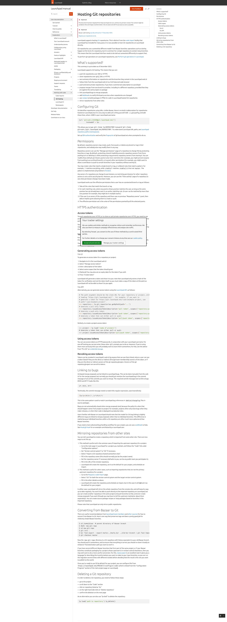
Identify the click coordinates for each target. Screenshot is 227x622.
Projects (56, 77)
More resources (110, 3)
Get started (56, 22)
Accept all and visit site (92, 243)
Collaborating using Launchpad (60, 48)
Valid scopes (162, 23)
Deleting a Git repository (164, 47)
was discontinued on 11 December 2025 (101, 33)
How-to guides (57, 29)
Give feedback (136, 9)
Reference (56, 32)
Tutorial (55, 26)
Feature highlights (60, 55)
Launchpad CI (60, 102)
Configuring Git (161, 14)
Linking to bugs (161, 38)
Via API (162, 30)
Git (99, 40)
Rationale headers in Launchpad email (60, 62)
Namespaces (59, 105)
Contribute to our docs (58, 117)
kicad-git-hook (85, 427)
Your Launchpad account (61, 41)
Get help (53, 111)
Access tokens (162, 21)
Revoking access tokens (165, 35)
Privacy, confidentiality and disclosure (62, 73)
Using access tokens (164, 33)
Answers (56, 52)
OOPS (56, 66)
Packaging (57, 69)
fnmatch (108, 171)
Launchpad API (58, 58)
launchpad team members (115, 514)
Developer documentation (59, 108)
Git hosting (59, 99)
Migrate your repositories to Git (87, 36)
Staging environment (60, 80)
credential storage (96, 349)
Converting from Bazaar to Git (166, 44)
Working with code (60, 92)
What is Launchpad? (60, 38)
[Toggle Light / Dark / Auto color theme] (148, 9)
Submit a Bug (86, 3)
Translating (57, 89)
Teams (56, 86)
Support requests (59, 83)
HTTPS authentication (163, 18)
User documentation (57, 19)
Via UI (161, 28)
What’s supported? (162, 11)
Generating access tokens (166, 26)
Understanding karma (61, 44)
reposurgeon (121, 553)
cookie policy (137, 238)
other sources (133, 514)
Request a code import (96, 475)
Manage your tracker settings (113, 243)
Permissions (160, 16)
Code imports (60, 95)
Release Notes (55, 114)
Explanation (56, 35)
